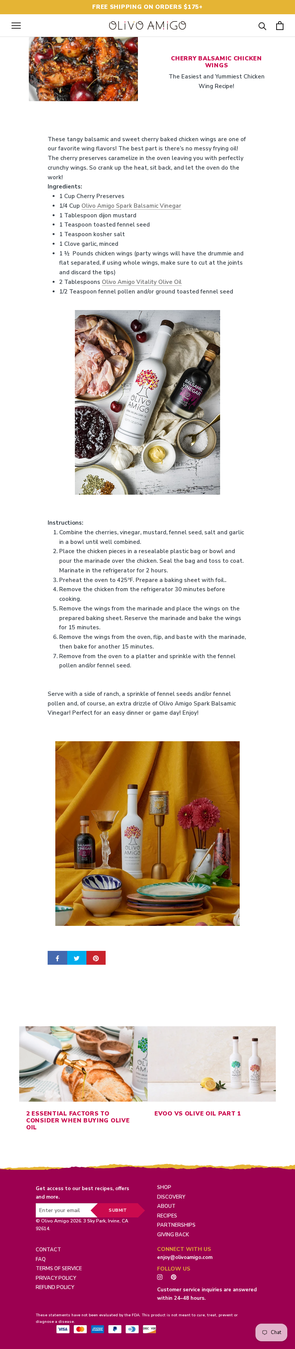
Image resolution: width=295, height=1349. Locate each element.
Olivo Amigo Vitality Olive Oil (142, 282)
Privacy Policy (56, 1278)
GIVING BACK (173, 1234)
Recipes (167, 1215)
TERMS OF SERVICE (59, 1268)
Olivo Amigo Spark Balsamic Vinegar (131, 206)
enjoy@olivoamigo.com (184, 1257)
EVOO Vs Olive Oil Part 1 (197, 1113)
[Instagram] (159, 1276)
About (166, 1206)
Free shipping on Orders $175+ (147, 7)
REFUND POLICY (55, 1287)
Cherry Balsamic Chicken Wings (216, 62)
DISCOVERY (171, 1197)
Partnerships (176, 1225)
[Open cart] (279, 25)
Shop (164, 1187)
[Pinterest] (175, 1276)
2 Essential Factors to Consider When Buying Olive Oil (77, 1120)
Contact (48, 1249)
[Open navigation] (16, 25)
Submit (118, 1210)
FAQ (41, 1259)
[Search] (263, 26)
